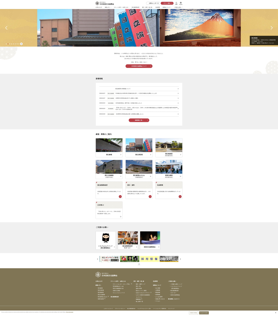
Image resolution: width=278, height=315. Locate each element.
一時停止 (21, 44)
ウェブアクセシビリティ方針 (144, 308)
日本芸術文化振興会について (139, 66)
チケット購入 (167, 3)
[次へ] (271, 28)
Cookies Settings (193, 312)
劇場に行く (107, 7)
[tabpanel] (139, 28)
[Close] (275, 312)
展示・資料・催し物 (147, 7)
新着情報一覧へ (139, 120)
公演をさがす (99, 7)
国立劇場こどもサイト (174, 299)
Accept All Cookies (204, 312)
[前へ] (7, 28)
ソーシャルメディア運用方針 (159, 308)
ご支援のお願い (178, 7)
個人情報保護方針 (131, 308)
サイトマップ (171, 308)
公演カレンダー (153, 3)
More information (69, 312)
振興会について (166, 7)
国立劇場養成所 (135, 7)
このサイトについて (108, 308)
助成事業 (158, 7)
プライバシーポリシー (120, 308)
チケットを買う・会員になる (121, 7)
